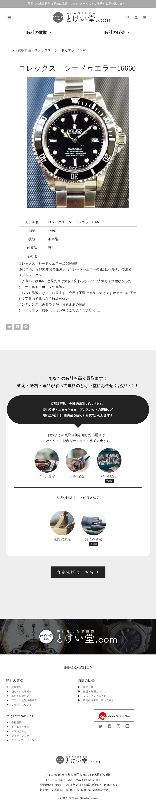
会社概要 (16, 722)
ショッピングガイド (94, 696)
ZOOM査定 (109, 478)
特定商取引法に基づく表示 (98, 700)
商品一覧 (88, 687)
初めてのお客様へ (21, 691)
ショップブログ (20, 735)
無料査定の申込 (20, 696)
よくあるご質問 (20, 727)
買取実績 (24, 50)
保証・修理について (94, 691)
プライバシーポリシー (24, 740)
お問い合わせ (19, 731)
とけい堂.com (72, 798)
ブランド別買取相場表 (24, 700)
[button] (9, 17)
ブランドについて (21, 704)
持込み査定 (93, 541)
